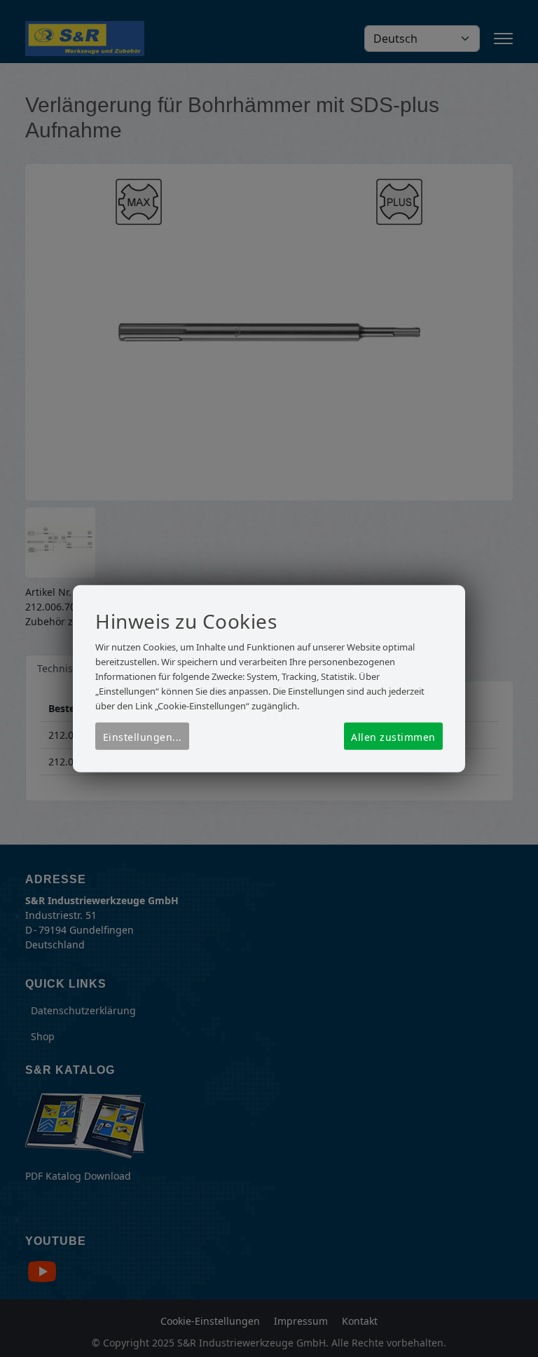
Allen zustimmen (393, 737)
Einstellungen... (142, 737)
